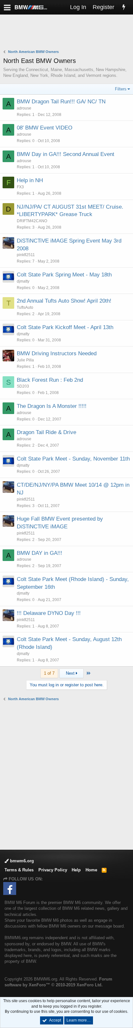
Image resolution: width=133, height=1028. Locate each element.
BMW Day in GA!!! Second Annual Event (65, 154)
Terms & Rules (19, 869)
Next (71, 673)
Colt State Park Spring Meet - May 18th (64, 275)
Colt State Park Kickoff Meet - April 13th (65, 327)
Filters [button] (121, 89)
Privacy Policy (52, 869)
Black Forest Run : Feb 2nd (50, 380)
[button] (7, 7)
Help (76, 869)
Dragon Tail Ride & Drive (46, 432)
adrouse (24, 108)
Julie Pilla (25, 360)
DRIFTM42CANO (32, 221)
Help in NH (30, 180)
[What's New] (124, 7)
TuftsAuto (25, 307)
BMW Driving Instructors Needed (57, 353)
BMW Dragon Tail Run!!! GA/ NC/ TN (61, 102)
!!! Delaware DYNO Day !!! (49, 613)
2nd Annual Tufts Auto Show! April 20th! (64, 301)
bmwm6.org (21, 860)
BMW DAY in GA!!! (39, 553)
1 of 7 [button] (49, 673)
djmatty (23, 281)
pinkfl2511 (26, 255)
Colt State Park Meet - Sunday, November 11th (73, 459)
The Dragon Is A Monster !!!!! (52, 406)
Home (91, 869)
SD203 (23, 386)
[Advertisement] (68, 33)
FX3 (20, 187)
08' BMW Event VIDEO (44, 128)
